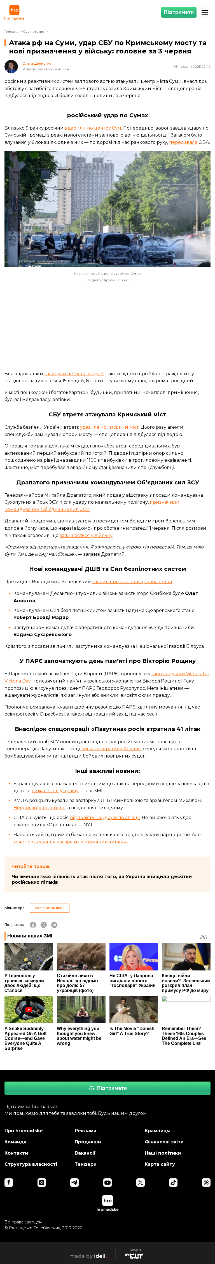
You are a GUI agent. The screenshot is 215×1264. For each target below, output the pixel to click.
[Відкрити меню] (205, 12)
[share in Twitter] (44, 925)
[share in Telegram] (54, 925)
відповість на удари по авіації (105, 817)
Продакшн (88, 1142)
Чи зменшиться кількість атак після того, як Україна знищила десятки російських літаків (102, 879)
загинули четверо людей (74, 373)
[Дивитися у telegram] (74, 1182)
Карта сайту (160, 1164)
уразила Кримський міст (109, 427)
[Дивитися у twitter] (140, 1182)
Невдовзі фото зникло (39, 807)
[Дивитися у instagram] (42, 1182)
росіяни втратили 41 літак (110, 748)
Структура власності (30, 1164)
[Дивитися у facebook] (8, 1182)
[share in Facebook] (33, 925)
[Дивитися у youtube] (107, 1182)
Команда (15, 1142)
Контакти (16, 1153)
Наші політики (163, 1153)
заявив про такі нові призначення (132, 581)
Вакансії (85, 1153)
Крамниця (157, 1130)
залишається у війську (86, 535)
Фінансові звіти (164, 1142)
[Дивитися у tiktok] (173, 1182)
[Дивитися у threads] (206, 1182)
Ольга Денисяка (36, 63)
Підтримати (179, 12)
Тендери (86, 1164)
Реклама (85, 1130)
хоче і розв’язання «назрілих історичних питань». (70, 842)
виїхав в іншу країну (55, 790)
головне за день (49, 908)
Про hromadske (23, 1130)
